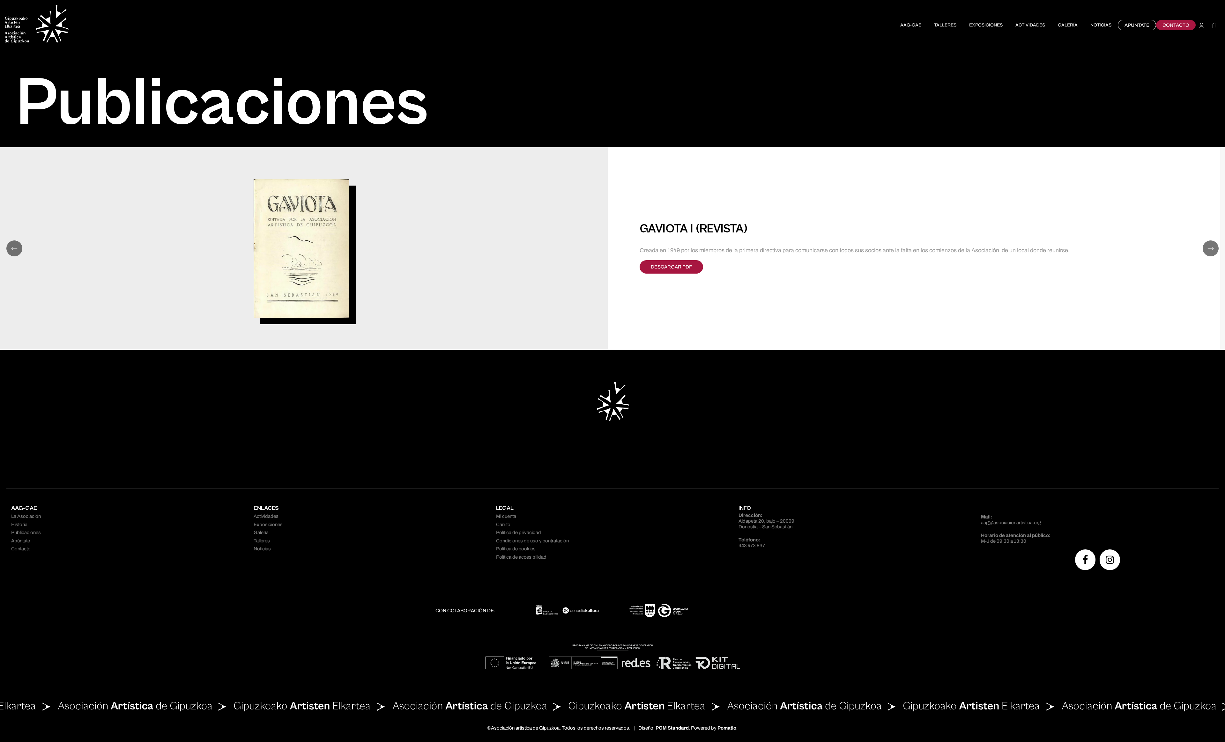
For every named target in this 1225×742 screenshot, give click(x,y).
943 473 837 (752, 545)
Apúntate (20, 540)
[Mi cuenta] (1201, 25)
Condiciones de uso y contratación (532, 540)
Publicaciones (26, 532)
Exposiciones (268, 524)
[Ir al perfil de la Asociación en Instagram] (1109, 559)
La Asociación (26, 516)
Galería (261, 532)
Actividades (266, 516)
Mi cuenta (506, 516)
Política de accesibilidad (521, 557)
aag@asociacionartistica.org (1011, 522)
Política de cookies (516, 548)
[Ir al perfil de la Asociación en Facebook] (1085, 559)
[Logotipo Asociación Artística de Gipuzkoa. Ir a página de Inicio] (37, 25)
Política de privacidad (518, 532)
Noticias (262, 548)
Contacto (21, 548)
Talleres (262, 540)
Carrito (503, 524)
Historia (19, 524)
